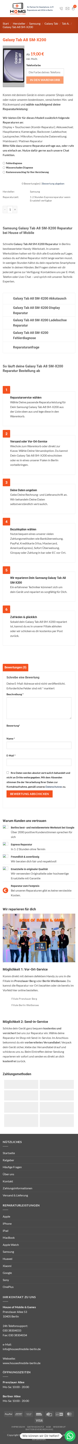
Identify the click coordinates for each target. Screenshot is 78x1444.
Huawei (7, 1258)
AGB (48, 1426)
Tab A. (65, 23)
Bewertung (13, 725)
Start (6, 23)
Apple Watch (11, 1244)
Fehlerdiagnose (14, 163)
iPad (5, 1230)
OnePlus (8, 1286)
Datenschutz (35, 1426)
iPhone (7, 1223)
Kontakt (8, 1181)
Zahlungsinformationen (17, 1188)
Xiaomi (7, 1266)
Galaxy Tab (51, 23)
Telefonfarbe (33, 65)
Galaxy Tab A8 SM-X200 (18, 27)
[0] (73, 8)
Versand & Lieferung (15, 1195)
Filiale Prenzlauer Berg (24, 998)
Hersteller (19, 23)
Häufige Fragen (12, 1167)
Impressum (18, 1426)
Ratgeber (8, 1160)
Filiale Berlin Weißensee (25, 1005)
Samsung (34, 23)
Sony (6, 1280)
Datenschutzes (54, 786)
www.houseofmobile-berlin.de (21, 1363)
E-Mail (11, 755)
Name (11, 738)
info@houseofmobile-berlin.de (22, 1349)
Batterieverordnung (39, 1429)
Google (7, 1272)
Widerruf (59, 1426)
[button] (70, 1436)
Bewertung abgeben (53, 183)
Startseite (9, 1153)
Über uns (8, 1174)
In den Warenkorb (45, 79)
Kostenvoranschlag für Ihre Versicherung (27, 172)
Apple (6, 1216)
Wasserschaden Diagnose (19, 167)
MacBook (9, 1237)
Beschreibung (15, 694)
